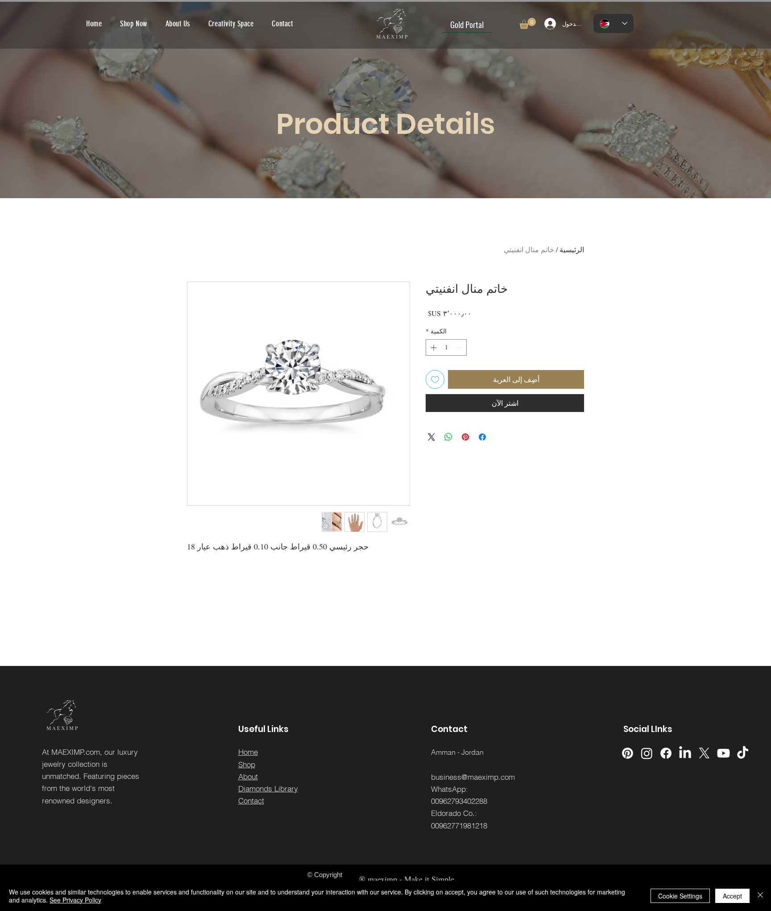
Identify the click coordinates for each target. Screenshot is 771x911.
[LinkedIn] (685, 753)
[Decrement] (459, 347)
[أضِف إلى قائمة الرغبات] (435, 379)
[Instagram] (646, 753)
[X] (704, 753)
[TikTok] (742, 753)
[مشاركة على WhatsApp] (448, 437)
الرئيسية (572, 249)
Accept (732, 895)
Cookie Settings (680, 895)
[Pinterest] (627, 753)
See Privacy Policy (75, 899)
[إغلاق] (760, 896)
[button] (527, 23)
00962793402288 (459, 801)
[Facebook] (666, 753)
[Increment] (432, 347)
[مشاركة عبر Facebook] (482, 437)
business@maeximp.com (473, 777)
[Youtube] (723, 753)
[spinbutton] (446, 347)
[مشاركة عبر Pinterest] (465, 437)
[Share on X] (431, 437)
